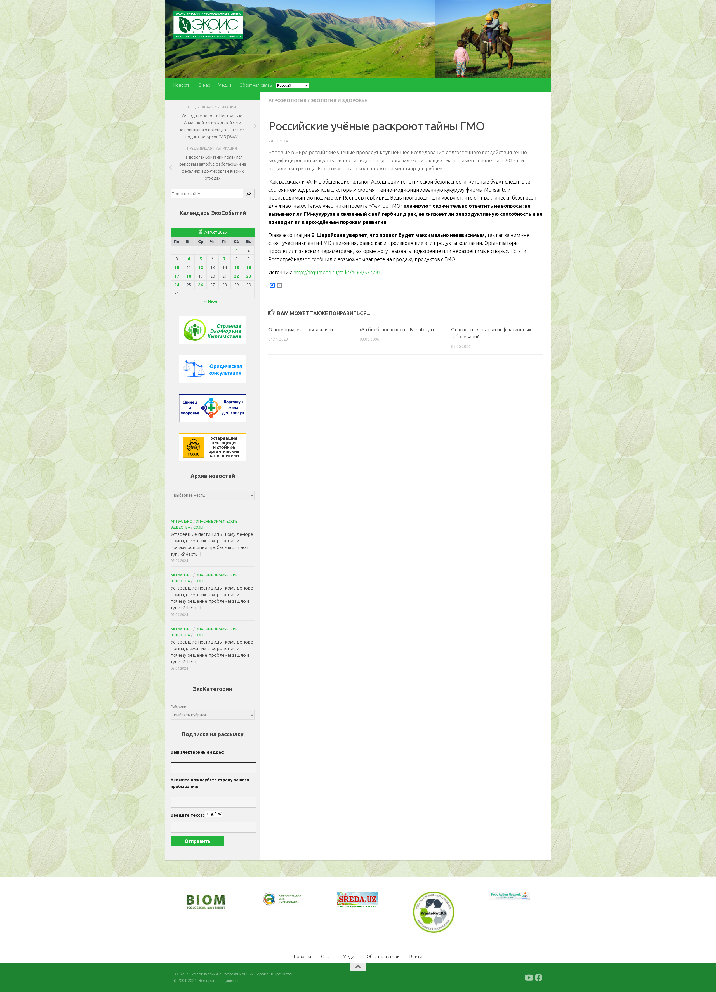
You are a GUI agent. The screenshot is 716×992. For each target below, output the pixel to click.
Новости (181, 85)
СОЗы (198, 527)
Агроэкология (287, 100)
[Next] (291, 903)
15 (236, 267)
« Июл (210, 301)
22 (236, 276)
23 (248, 276)
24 (176, 284)
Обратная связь (255, 85)
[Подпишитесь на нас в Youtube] (529, 977)
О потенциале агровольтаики (300, 329)
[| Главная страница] (208, 25)
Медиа (225, 85)
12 (200, 267)
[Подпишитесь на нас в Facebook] (539, 977)
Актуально (181, 521)
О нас (204, 85)
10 (176, 267)
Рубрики (178, 706)
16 (248, 267)
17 (176, 276)
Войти (415, 955)
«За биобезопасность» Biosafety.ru (397, 329)
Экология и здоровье (339, 100)
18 (188, 276)
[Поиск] (249, 193)
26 (200, 284)
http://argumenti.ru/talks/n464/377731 (337, 272)
